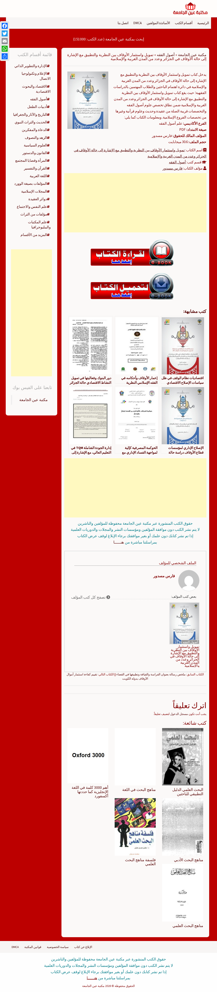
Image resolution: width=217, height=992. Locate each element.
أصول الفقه (166, 54)
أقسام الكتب (183, 23)
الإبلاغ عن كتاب (83, 947)
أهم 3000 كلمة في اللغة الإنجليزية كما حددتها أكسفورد (90, 791)
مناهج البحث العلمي (187, 925)
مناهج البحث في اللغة (139, 789)
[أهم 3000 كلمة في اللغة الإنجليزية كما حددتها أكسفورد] (87, 755)
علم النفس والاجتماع (32, 206)
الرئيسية (203, 23)
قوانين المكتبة (32, 947)
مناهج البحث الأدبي (188, 859)
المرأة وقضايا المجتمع (31, 160)
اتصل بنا (123, 23)
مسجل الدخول (179, 714)
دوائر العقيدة (37, 199)
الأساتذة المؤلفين (158, 23)
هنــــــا (118, 542)
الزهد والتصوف (36, 137)
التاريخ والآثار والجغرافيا (30, 114)
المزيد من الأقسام (34, 234)
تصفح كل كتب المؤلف (88, 597)
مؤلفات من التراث (33, 214)
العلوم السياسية (35, 145)
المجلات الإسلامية (34, 191)
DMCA (137, 23)
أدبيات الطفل (37, 106)
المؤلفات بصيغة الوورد (30, 183)
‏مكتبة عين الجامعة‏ (33, 399)
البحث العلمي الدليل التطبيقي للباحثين (187, 791)
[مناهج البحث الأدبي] (182, 826)
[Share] (4, 56)
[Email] (4, 41)
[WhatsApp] (4, 48)
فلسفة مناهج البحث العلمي (140, 861)
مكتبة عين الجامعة (192, 54)
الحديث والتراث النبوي (31, 122)
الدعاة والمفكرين (34, 129)
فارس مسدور (172, 168)
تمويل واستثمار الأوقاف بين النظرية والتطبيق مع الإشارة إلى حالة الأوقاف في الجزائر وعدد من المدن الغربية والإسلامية (184, 656)
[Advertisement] (135, 202)
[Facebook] (4, 26)
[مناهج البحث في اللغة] (135, 756)
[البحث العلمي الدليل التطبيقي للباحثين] (182, 756)
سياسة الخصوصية (58, 947)
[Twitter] (4, 33)
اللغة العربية (38, 176)
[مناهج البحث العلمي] (182, 892)
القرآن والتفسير (35, 168)
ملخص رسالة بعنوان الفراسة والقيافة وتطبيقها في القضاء (151, 674)
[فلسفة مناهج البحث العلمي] (135, 826)
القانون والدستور (34, 152)
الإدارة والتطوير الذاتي (30, 65)
